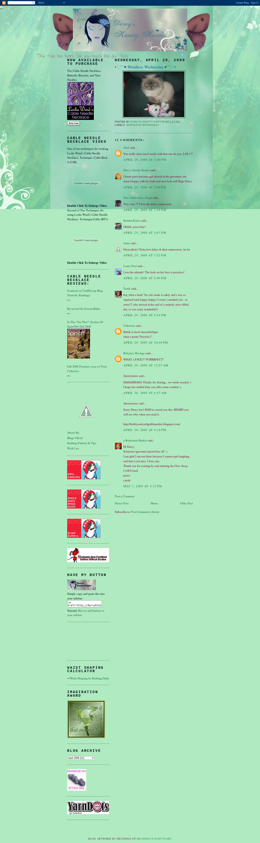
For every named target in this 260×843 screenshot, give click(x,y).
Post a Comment (124, 496)
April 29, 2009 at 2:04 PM (144, 187)
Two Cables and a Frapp (137, 198)
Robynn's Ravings (134, 353)
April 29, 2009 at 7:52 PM (144, 255)
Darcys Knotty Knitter (136, 170)
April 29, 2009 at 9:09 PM (144, 278)
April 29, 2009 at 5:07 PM (144, 233)
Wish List (73, 448)
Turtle (126, 288)
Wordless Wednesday (143, 125)
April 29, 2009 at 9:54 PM (144, 315)
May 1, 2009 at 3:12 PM (142, 486)
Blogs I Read (75, 438)
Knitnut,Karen (131, 220)
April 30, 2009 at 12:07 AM (145, 365)
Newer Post (121, 503)
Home (154, 503)
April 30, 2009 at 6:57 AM (145, 393)
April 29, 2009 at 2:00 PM (144, 160)
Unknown (129, 325)
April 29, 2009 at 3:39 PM (144, 210)
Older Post (186, 503)
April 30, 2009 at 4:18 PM (144, 430)
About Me (73, 432)
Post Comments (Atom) (145, 512)
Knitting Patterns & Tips (81, 443)
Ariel (126, 147)
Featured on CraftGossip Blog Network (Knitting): (85, 292)
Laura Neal (130, 266)
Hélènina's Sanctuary (154, 838)
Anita (126, 243)
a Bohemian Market (135, 440)
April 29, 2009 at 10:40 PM (145, 342)
